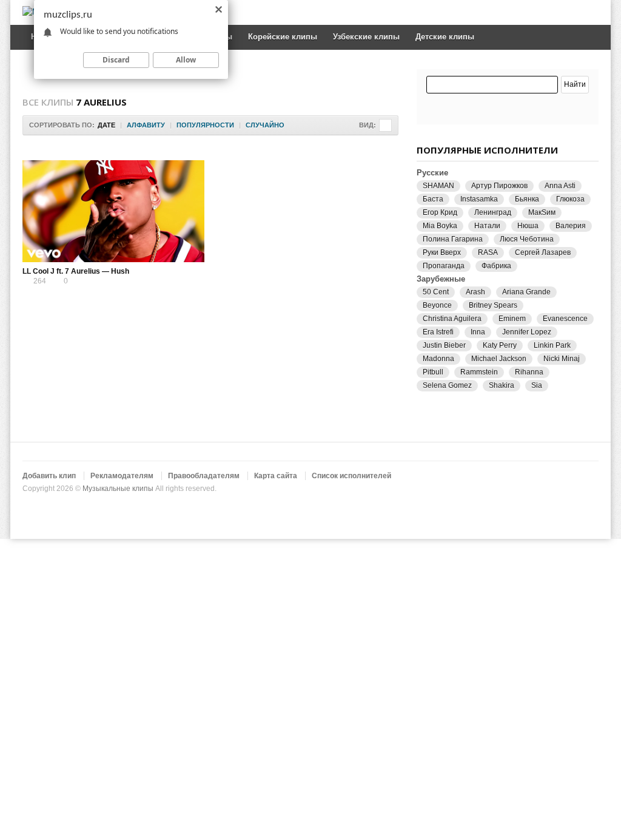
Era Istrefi (438, 332)
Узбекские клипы (366, 36)
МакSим (542, 212)
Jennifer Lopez (526, 332)
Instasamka (479, 199)
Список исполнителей (351, 476)
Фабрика (496, 266)
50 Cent (436, 292)
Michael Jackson (498, 358)
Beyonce (437, 305)
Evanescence (565, 318)
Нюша (528, 226)
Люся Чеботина (527, 239)
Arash (475, 292)
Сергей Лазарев (543, 252)
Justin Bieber (444, 345)
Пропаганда (444, 266)
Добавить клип (49, 476)
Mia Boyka (440, 226)
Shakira (501, 385)
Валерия (571, 226)
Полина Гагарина (453, 239)
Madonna (438, 358)
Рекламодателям (121, 476)
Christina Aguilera (452, 318)
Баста (433, 199)
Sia (536, 385)
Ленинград (492, 212)
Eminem (512, 318)
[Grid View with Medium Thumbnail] (385, 125)
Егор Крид (440, 212)
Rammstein (479, 372)
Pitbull (433, 372)
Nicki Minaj (561, 358)
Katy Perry (500, 345)
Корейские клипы (282, 36)
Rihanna (529, 372)
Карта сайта (275, 476)
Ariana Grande (526, 292)
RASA (488, 252)
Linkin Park (552, 345)
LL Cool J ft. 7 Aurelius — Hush (75, 271)
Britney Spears (493, 305)
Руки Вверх (442, 252)
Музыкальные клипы (117, 488)
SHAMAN (438, 185)
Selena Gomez (447, 385)
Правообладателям (204, 476)
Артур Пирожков (499, 185)
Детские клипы (444, 36)
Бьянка (527, 199)
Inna (478, 332)
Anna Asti (560, 185)
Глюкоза (570, 199)
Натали (487, 226)
